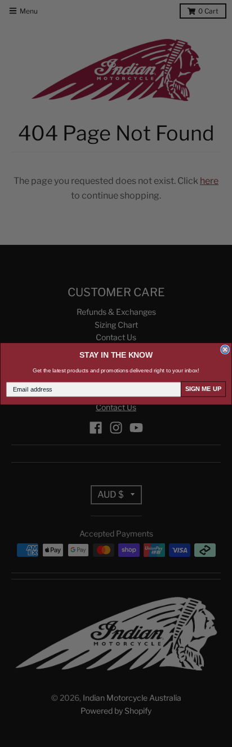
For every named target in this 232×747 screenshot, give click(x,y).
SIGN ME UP (203, 388)
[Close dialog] (225, 349)
